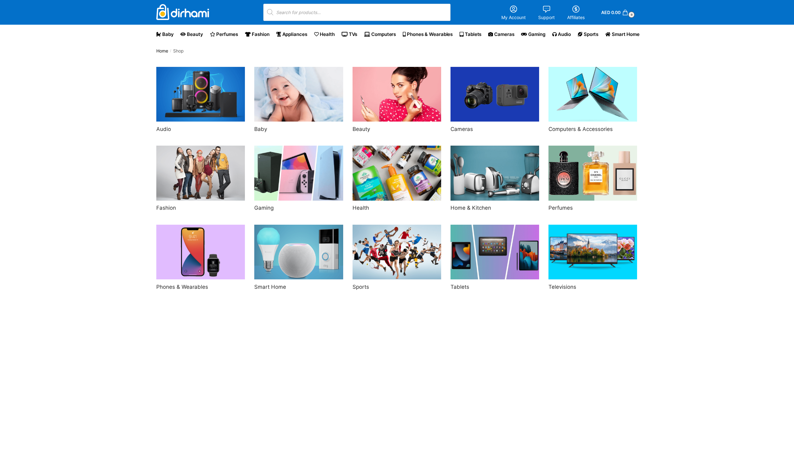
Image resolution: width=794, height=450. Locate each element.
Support (546, 17)
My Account (513, 17)
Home (162, 50)
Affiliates (576, 17)
